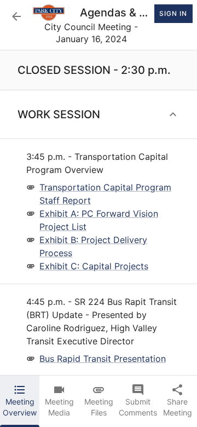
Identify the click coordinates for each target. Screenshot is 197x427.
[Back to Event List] (16, 16)
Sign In (173, 13)
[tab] (19, 401)
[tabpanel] (98, 212)
